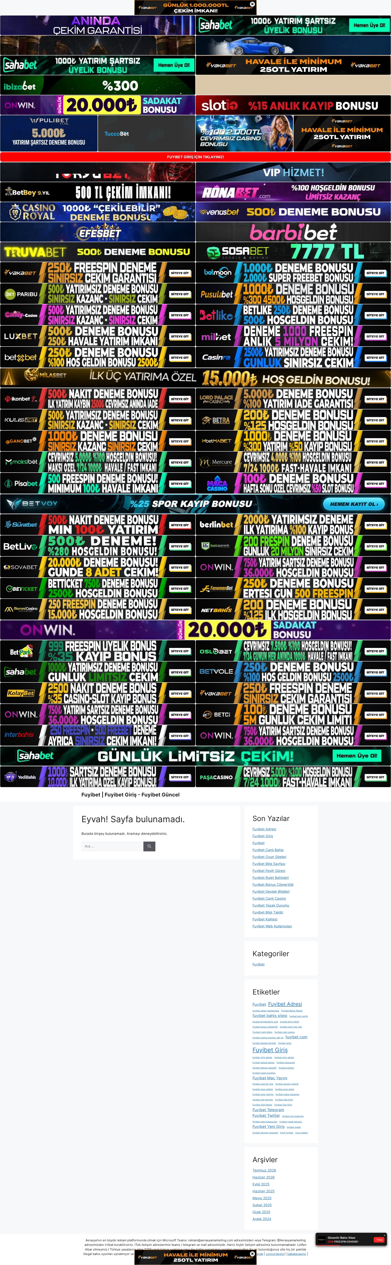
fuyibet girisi (284, 1043)
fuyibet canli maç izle (291, 1027)
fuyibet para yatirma (263, 1094)
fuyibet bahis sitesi (270, 1015)
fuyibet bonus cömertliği (265, 1027)
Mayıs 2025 (262, 1198)
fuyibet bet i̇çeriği (298, 1016)
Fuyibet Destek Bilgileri (271, 891)
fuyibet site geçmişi (263, 1099)
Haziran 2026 (264, 1177)
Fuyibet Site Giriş (284, 1099)
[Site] (97, 272)
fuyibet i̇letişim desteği (265, 1068)
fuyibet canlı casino (285, 1032)
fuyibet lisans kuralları (264, 1073)
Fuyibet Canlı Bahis (268, 850)
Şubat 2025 (262, 1205)
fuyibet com (297, 1037)
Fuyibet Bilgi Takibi (268, 912)
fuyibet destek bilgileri (264, 1043)
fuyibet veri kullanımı (293, 1116)
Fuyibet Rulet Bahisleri (271, 878)
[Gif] (195, 378)
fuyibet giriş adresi (262, 1057)
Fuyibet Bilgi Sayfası (269, 864)
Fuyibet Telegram (268, 1110)
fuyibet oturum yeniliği (287, 1084)
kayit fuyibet (286, 1132)
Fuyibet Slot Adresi (262, 1104)
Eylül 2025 (261, 1184)
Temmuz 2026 (264, 1170)
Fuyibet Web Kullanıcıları (272, 926)
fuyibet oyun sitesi (284, 1089)
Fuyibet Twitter (266, 1115)
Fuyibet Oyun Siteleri (269, 857)
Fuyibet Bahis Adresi (292, 1010)
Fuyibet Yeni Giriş (269, 1126)
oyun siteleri (301, 1132)
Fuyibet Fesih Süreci (269, 871)
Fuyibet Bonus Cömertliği (273, 885)
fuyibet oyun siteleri (263, 1089)
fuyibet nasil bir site (263, 1084)
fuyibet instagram (286, 1062)
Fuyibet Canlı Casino (269, 898)
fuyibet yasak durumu (290, 1121)
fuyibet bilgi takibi (289, 1021)
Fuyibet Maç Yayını (270, 1078)
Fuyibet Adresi (264, 829)
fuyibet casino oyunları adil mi (268, 1037)
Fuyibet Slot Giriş (283, 1104)
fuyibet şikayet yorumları (265, 1132)
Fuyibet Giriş (263, 836)
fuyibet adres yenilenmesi (266, 1010)
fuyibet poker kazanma (287, 1094)
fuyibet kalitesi (286, 1068)
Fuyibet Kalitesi (265, 919)
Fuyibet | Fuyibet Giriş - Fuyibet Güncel (130, 795)
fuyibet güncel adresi (264, 1062)
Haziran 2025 (264, 1191)
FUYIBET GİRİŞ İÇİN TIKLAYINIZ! (195, 157)
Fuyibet (259, 843)
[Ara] (149, 846)
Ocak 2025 (261, 1212)
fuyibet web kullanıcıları (265, 1121)
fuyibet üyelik (294, 1127)
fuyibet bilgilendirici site (265, 1021)
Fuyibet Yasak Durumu (271, 905)
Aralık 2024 (262, 1219)
